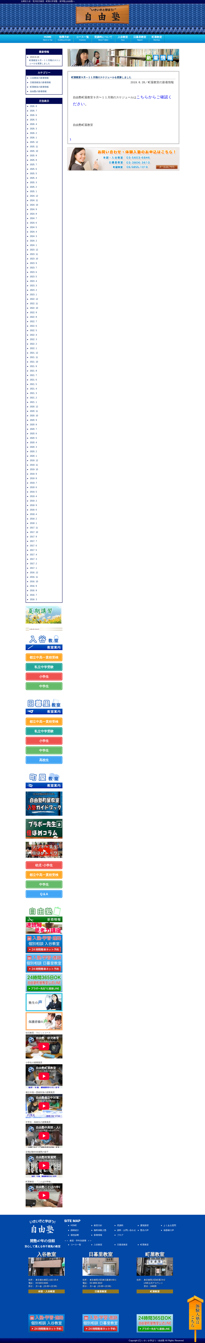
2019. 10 (34, 469)
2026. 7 (33, 111)
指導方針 (64, 38)
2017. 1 (33, 568)
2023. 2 (33, 290)
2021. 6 (33, 380)
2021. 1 (33, 402)
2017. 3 (33, 559)
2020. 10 (34, 415)
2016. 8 (33, 590)
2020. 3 (33, 447)
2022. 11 (34, 303)
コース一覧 (82, 38)
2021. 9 (33, 366)
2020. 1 (33, 456)
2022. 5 (33, 330)
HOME (47, 38)
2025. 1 (33, 191)
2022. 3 (33, 339)
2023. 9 (33, 263)
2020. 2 (33, 451)
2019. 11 (34, 465)
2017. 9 (33, 536)
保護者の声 (169, 1230)
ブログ (120, 1235)
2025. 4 (33, 178)
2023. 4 (33, 281)
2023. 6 (33, 272)
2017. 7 (33, 541)
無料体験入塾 (100, 1230)
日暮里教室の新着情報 (40, 82)
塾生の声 (144, 1230)
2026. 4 (33, 124)
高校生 (44, 760)
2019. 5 (33, 492)
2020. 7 (33, 429)
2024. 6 (33, 223)
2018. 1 (33, 523)
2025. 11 (34, 146)
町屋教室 (157, 38)
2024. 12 (34, 196)
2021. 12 (34, 353)
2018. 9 (33, 505)
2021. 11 (34, 357)
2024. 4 (33, 232)
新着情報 (98, 1235)
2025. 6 (33, 169)
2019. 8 (33, 478)
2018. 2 (33, 519)
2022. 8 (33, 317)
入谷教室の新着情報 (39, 78)
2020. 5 (33, 438)
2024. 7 (33, 218)
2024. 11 (34, 200)
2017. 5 (33, 550)
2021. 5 (33, 384)
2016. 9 (33, 586)
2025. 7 (33, 164)
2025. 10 (34, 151)
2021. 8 (33, 371)
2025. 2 (33, 187)
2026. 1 (33, 137)
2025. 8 (33, 160)
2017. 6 (33, 545)
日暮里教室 (139, 38)
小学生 (44, 676)
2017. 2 (33, 563)
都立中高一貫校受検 (44, 657)
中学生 (44, 686)
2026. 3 (33, 128)
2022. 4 (33, 335)
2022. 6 (33, 326)
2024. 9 (33, 209)
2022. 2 (33, 344)
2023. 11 (34, 254)
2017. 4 (33, 554)
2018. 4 (33, 514)
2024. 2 (33, 241)
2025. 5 (33, 173)
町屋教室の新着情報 (39, 87)
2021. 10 (34, 362)
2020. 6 (33, 433)
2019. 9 (33, 474)
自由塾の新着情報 (38, 91)
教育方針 (98, 1225)
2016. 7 (33, 595)
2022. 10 (34, 308)
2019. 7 (33, 483)
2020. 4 (33, 442)
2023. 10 (34, 258)
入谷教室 (123, 38)
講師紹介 (75, 1230)
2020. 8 (33, 424)
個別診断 (75, 1235)
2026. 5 (33, 119)
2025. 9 (33, 155)
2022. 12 (34, 299)
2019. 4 (33, 496)
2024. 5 (33, 227)
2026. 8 (33, 106)
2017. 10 (34, 532)
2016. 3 (33, 599)
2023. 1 (33, 294)
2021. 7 (33, 375)
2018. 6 (33, 510)
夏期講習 (144, 1225)
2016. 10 (34, 581)
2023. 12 (34, 250)
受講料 (120, 1225)
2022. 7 (33, 321)
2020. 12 (34, 406)
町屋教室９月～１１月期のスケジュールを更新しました (101, 77)
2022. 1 (33, 348)
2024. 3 (33, 236)
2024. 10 (34, 205)
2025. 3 (33, 182)
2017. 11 (34, 528)
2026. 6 (33, 115)
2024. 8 (33, 214)
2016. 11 (34, 577)
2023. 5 (33, 276)
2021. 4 (33, 389)
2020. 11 (34, 411)
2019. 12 (34, 460)
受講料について (103, 38)
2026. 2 (33, 133)
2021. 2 (33, 397)
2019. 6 (33, 487)
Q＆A (44, 894)
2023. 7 (33, 267)
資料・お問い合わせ (126, 1230)
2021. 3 (33, 393)
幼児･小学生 (44, 865)
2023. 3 (33, 285)
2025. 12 (34, 142)
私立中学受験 (44, 667)
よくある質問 (170, 1225)
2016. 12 (34, 572)
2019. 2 (33, 501)
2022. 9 (33, 312)
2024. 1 (33, 245)
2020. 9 (33, 420)
